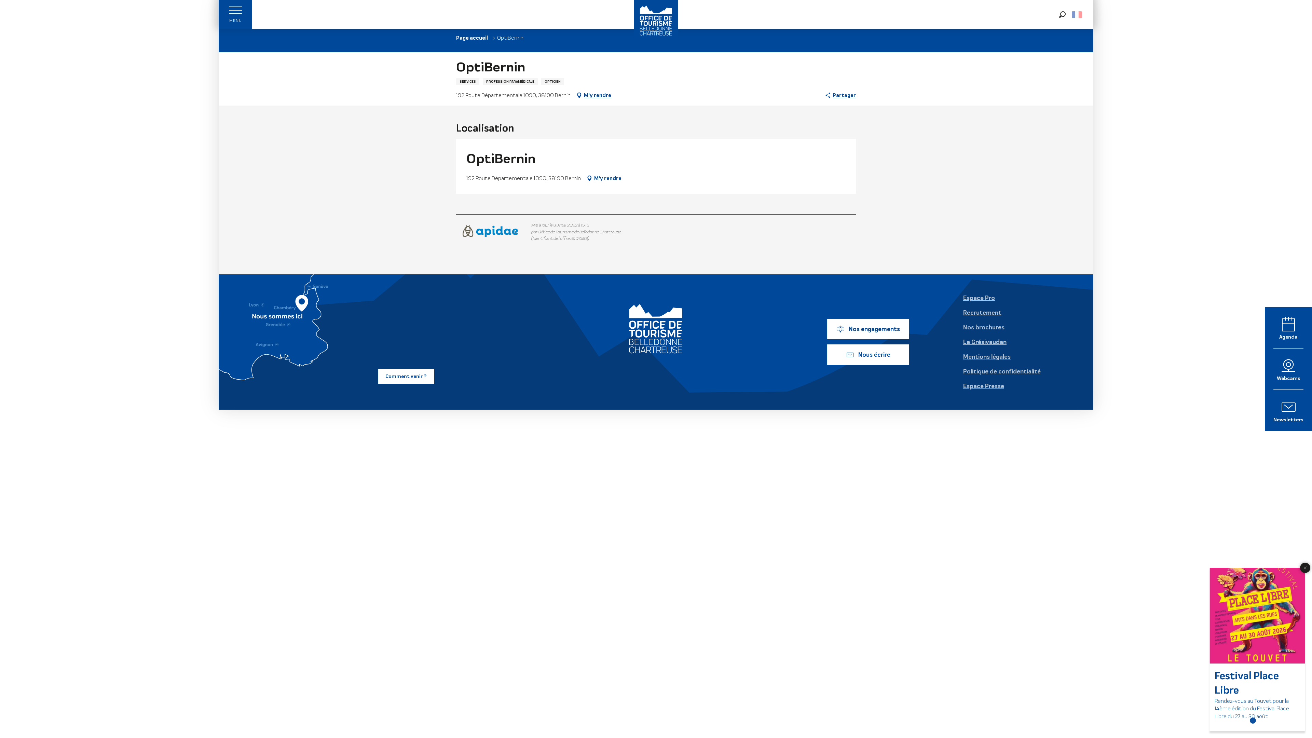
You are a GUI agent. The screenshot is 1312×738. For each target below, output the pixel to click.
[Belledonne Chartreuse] (656, 329)
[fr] (1077, 15)
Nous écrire (874, 354)
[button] (1062, 14)
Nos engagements (874, 329)
